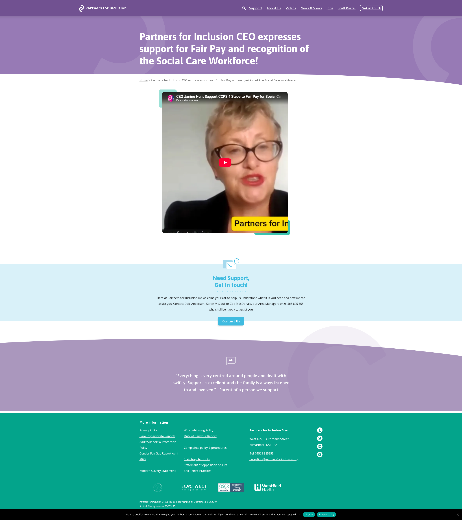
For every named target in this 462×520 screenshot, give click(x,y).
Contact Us (231, 321)
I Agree (309, 514)
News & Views (311, 8)
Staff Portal (347, 8)
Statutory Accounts (197, 459)
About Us (274, 8)
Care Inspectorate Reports (157, 436)
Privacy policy (326, 514)
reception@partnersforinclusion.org (273, 459)
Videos (291, 8)
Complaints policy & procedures (205, 448)
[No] (457, 514)
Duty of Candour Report (200, 436)
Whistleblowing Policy (198, 430)
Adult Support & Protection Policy (158, 445)
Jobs (330, 8)
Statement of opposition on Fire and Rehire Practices (205, 468)
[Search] (244, 8)
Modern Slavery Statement (158, 471)
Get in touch (371, 8)
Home (144, 80)
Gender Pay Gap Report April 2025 (159, 456)
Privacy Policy (149, 430)
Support (255, 8)
